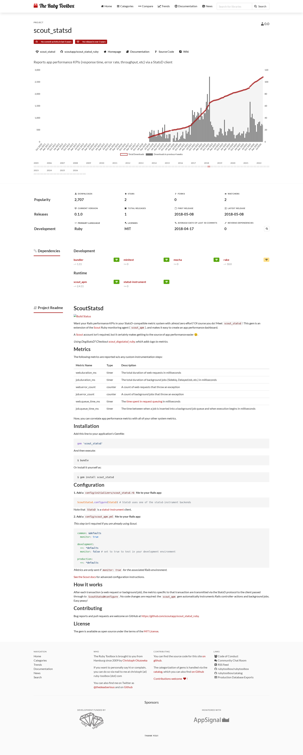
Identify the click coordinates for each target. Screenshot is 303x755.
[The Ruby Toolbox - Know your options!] (54, 6)
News (37, 673)
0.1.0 (79, 214)
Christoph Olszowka (135, 660)
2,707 (79, 199)
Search (38, 677)
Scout (97, 327)
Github (128, 687)
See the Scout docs (85, 576)
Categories (40, 660)
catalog (158, 671)
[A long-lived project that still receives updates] (116, 260)
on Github (198, 671)
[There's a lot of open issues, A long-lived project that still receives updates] (266, 260)
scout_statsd (53, 30)
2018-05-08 (184, 214)
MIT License (151, 631)
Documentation (43, 668)
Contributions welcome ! (171, 678)
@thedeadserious (104, 687)
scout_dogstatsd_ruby (121, 341)
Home (37, 656)
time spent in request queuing (144, 401)
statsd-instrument (113, 509)
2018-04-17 (184, 229)
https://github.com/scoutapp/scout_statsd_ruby (170, 616)
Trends (38, 664)
